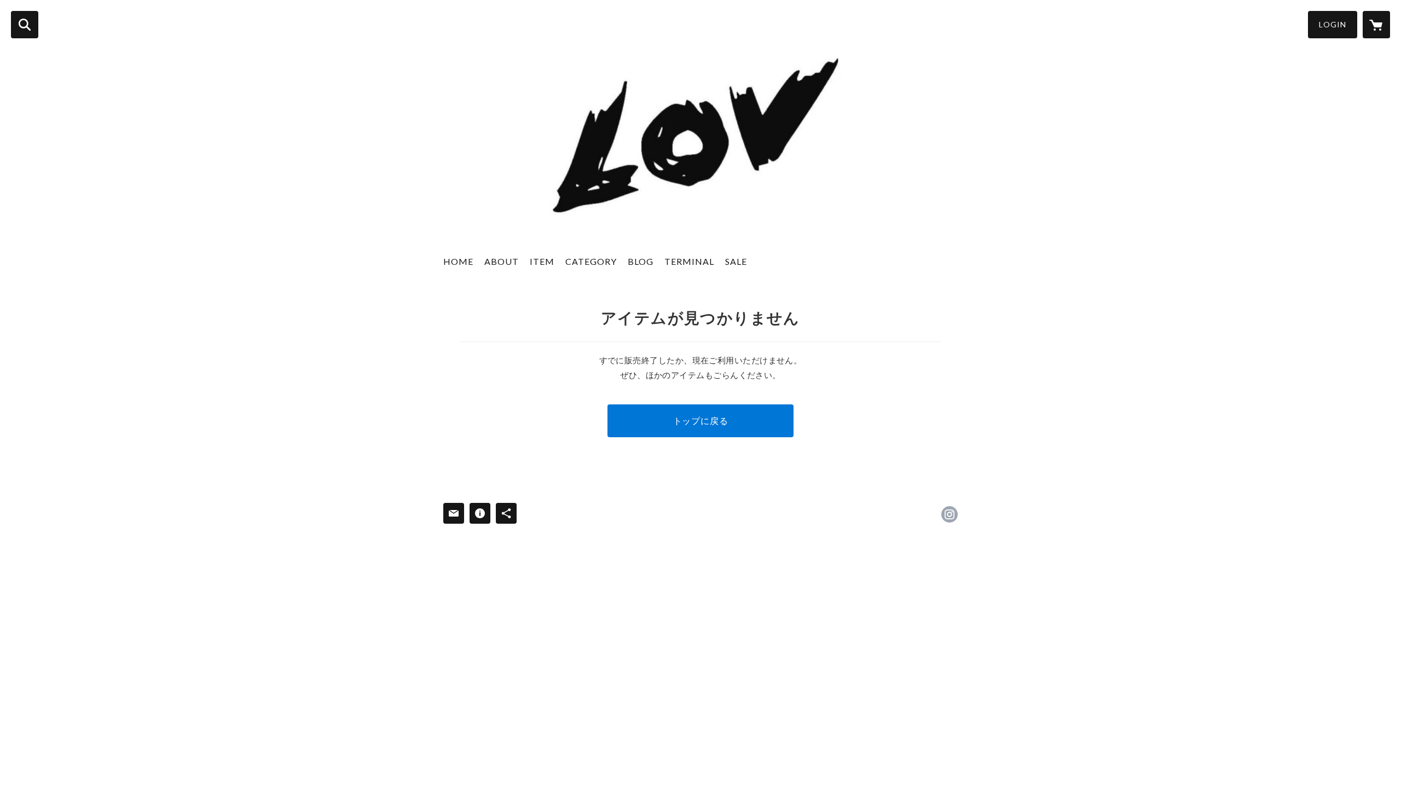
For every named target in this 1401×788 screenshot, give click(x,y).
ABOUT (501, 261)
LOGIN (1332, 24)
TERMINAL (689, 261)
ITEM (542, 261)
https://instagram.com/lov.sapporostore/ (949, 514)
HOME (458, 261)
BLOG (640, 261)
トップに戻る (700, 420)
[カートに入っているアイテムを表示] (1376, 24)
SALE (736, 261)
